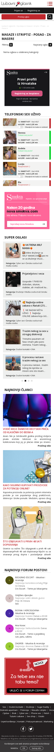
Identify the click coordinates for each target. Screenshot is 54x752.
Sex (17, 603)
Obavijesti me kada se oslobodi (36, 125)
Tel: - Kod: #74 (28, 139)
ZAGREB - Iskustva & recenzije (30, 643)
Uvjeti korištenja (8, 721)
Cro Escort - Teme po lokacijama (31, 588)
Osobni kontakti (22, 349)
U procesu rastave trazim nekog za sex (34, 359)
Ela (19, 180)
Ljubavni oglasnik (8, 26)
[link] (27, 210)
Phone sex (36, 713)
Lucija (21, 161)
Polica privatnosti (34, 721)
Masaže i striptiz (39, 710)
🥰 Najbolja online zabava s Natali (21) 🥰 (33, 305)
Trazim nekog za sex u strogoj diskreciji (35, 332)
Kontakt (21, 721)
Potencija (24, 710)
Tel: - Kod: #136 (28, 170)
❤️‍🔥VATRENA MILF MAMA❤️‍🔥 (32, 246)
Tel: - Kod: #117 (28, 121)
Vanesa (21, 130)
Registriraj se (33, 10)
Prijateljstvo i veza (33, 273)
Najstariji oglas (40, 44)
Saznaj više (36, 748)
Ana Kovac (20, 625)
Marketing (48, 721)
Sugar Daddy (43, 707)
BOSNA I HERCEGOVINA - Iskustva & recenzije (27, 612)
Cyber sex (20, 263)
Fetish (46, 713)
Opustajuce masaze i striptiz (28, 26)
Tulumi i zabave (17, 716)
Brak (14, 713)
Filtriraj (5, 44)
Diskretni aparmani (9, 710)
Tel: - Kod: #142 (28, 154)
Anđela (21, 146)
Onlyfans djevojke (24, 595)
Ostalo (41, 716)
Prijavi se (18, 10)
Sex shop (31, 716)
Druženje (20, 292)
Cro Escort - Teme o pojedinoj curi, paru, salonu (30, 635)
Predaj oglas (23, 16)
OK (23, 748)
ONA (33, 349)
